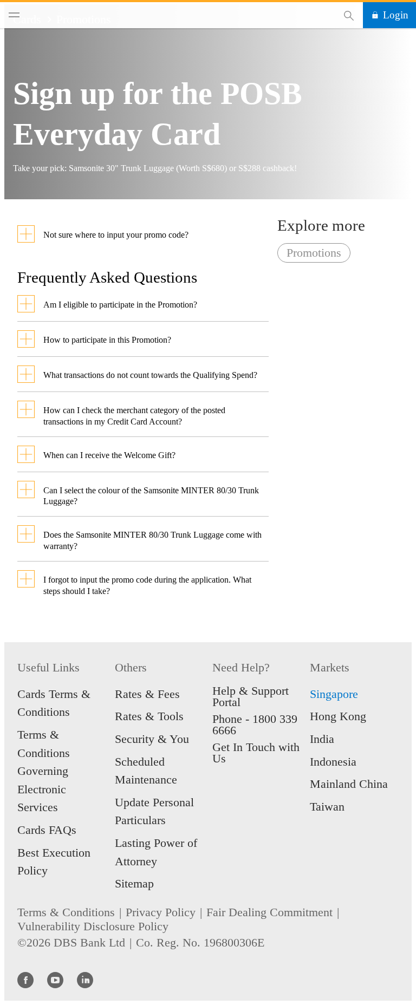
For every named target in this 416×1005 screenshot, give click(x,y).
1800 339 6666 (254, 724)
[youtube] (55, 979)
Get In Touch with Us (256, 752)
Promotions (314, 252)
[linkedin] (85, 979)
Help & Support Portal (250, 696)
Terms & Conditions (66, 912)
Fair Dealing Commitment (269, 912)
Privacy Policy (161, 912)
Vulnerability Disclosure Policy (92, 926)
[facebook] (25, 979)
